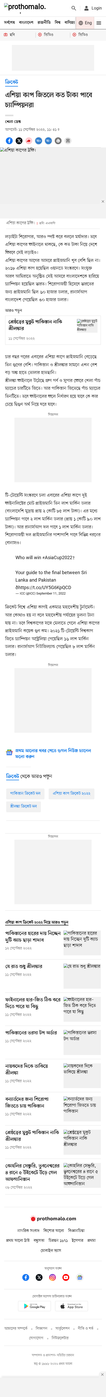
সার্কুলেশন (63, 1328)
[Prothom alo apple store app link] (72, 1307)
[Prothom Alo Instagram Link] (55, 1278)
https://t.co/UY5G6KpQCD (44, 588)
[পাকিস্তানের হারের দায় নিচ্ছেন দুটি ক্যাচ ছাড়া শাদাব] (82, 943)
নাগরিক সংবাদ (28, 1231)
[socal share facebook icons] (10, 144)
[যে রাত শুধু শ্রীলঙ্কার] (82, 976)
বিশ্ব (57, 22)
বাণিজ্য (70, 22)
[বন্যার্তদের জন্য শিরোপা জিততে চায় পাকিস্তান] (82, 1108)
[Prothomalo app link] (34, 1307)
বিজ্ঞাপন (41, 1328)
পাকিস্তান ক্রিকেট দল (25, 794)
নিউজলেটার (60, 1338)
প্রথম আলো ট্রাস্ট (18, 1241)
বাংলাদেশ (26, 22)
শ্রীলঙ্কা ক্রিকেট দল (23, 806)
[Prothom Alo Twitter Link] (41, 1278)
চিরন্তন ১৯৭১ (58, 1241)
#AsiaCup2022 (57, 558)
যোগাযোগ (36, 1338)
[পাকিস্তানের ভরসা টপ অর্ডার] (82, 1042)
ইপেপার (77, 1241)
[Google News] (79, 1278)
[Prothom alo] (26, 8)
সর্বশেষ (9, 22)
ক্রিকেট (11, 82)
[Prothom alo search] (74, 8)
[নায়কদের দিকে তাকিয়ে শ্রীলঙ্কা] (82, 1075)
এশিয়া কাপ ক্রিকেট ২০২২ (71, 794)
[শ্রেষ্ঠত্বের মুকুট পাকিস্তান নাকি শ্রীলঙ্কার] (87, 326)
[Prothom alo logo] (53, 1220)
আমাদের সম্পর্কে (16, 1328)
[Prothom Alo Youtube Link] (68, 1278)
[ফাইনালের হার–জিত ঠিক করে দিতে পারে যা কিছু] (82, 1009)
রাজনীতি (44, 22)
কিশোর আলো (53, 1231)
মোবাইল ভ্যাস (51, 1251)
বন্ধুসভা (39, 1241)
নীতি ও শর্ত (85, 1328)
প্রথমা (91, 1241)
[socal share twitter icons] (20, 144)
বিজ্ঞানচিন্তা (76, 1231)
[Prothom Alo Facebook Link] (28, 1278)
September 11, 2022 (51, 593)
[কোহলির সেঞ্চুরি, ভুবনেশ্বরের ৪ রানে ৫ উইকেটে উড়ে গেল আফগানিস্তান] (82, 1176)
